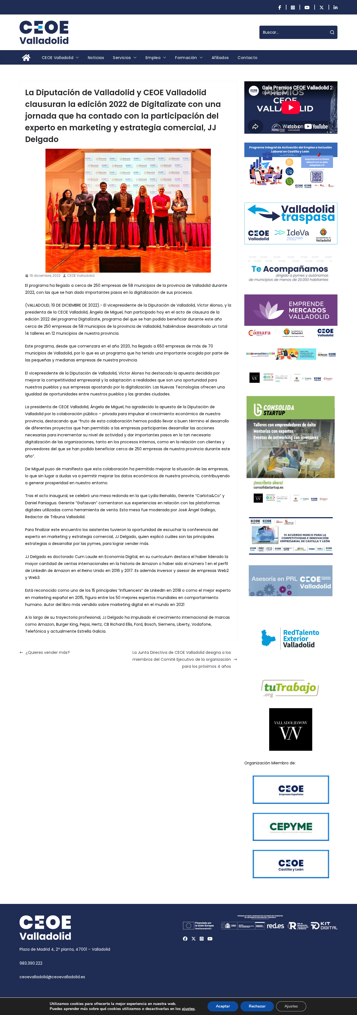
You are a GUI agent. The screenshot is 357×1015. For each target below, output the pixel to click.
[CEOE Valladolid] (26, 57)
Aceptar (223, 1006)
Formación (186, 57)
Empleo (153, 57)
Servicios (122, 57)
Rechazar (257, 1006)
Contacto (247, 57)
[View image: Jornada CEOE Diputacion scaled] (128, 211)
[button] (76, 58)
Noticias (96, 57)
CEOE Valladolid (57, 57)
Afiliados (220, 57)
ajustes (188, 1008)
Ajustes (291, 1006)
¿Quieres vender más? (48, 652)
